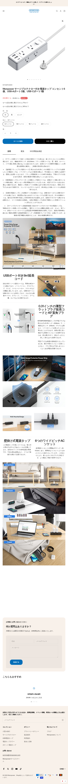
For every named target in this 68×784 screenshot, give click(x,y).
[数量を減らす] (5, 133)
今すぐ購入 (50, 141)
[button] (64, 781)
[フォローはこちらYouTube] (16, 769)
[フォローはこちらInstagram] (12, 769)
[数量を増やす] (16, 133)
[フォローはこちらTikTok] (21, 769)
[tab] (9, 151)
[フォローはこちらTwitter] (8, 769)
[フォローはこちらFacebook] (4, 769)
